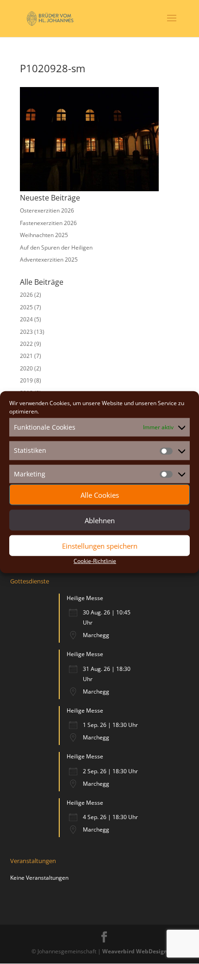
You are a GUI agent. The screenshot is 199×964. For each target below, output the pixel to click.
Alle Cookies (100, 494)
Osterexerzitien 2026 (47, 210)
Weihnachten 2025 (44, 235)
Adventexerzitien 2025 (49, 259)
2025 (26, 307)
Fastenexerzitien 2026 (48, 223)
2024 (26, 319)
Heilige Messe (85, 598)
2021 (26, 356)
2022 (26, 344)
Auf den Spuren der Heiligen (56, 247)
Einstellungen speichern (99, 545)
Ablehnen (100, 520)
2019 (26, 380)
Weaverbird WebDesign (135, 951)
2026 (26, 295)
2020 (26, 368)
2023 (26, 332)
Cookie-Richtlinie (95, 561)
